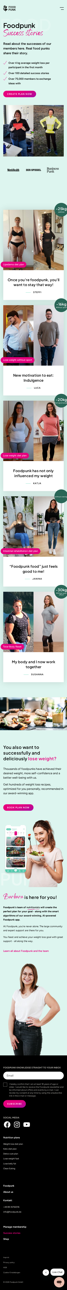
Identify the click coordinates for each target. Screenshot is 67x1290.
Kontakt (7, 1200)
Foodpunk (8, 1185)
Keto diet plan (10, 1149)
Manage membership (14, 1226)
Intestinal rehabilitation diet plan (20, 551)
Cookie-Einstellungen (11, 1272)
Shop (6, 1239)
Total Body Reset (12, 646)
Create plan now (19, 94)
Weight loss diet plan (13, 1144)
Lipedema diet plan (13, 264)
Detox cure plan (10, 1153)
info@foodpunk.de (12, 1212)
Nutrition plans (11, 1137)
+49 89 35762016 (11, 1207)
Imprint (6, 1257)
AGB (5, 1267)
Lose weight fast (11, 1158)
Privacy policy (9, 1262)
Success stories (11, 1233)
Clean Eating (9, 1168)
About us (8, 1191)
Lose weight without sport (17, 359)
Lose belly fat (9, 1163)
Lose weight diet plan (15, 455)
